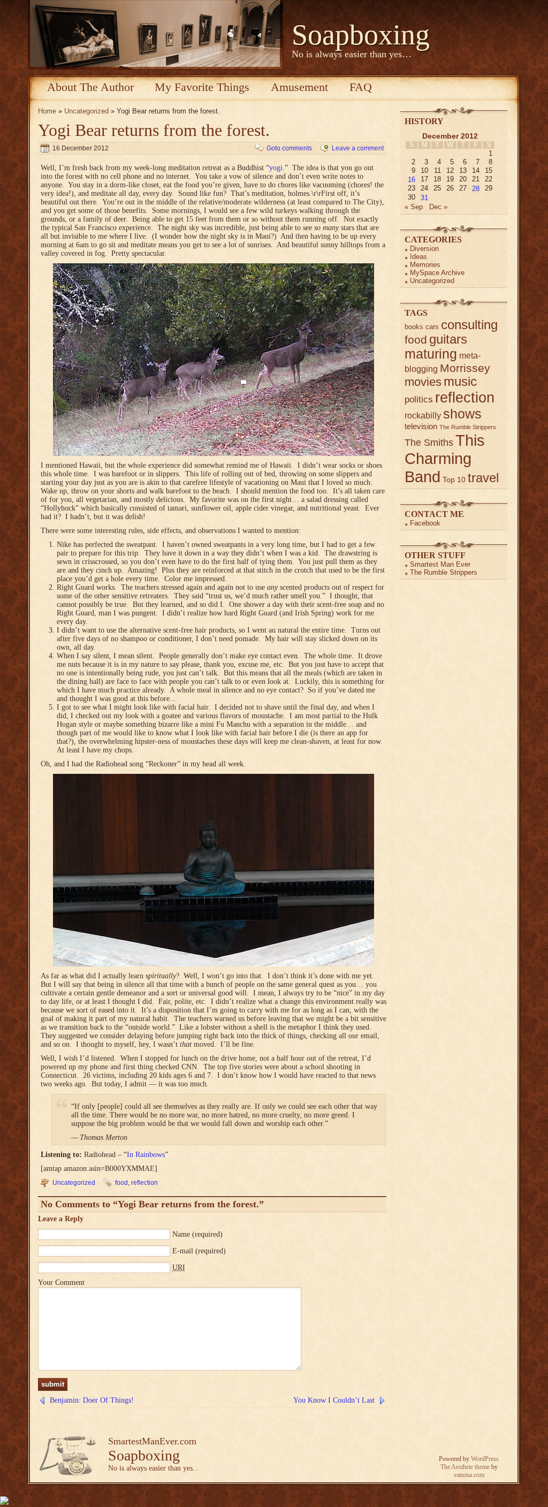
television (421, 426)
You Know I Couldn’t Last (334, 1400)
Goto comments (289, 148)
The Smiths (429, 442)
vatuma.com (469, 1475)
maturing (431, 354)
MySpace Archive (437, 273)
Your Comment (61, 1282)
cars (432, 327)
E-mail (182, 1251)
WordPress (485, 1459)
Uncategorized (86, 111)
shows (462, 413)
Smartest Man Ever (440, 564)
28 (476, 189)
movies (423, 382)
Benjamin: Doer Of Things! (92, 1400)
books (414, 327)
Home (47, 111)
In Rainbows (146, 1155)
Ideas (418, 257)
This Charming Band (445, 458)
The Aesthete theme (465, 1467)
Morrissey (465, 368)
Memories (425, 265)
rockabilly (423, 415)
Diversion (424, 249)
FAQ (360, 87)
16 (411, 180)
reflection (144, 1182)
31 (424, 198)
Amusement (299, 87)
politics (419, 399)
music (460, 382)
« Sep (414, 207)
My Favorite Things (202, 87)
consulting (469, 325)
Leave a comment (358, 148)
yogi (276, 168)
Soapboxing (361, 35)
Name (181, 1234)
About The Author (90, 87)
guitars (448, 339)
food (121, 1182)
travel (483, 477)
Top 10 (454, 479)
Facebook (425, 523)
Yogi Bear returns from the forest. (154, 130)
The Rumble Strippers (467, 427)
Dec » (438, 207)
